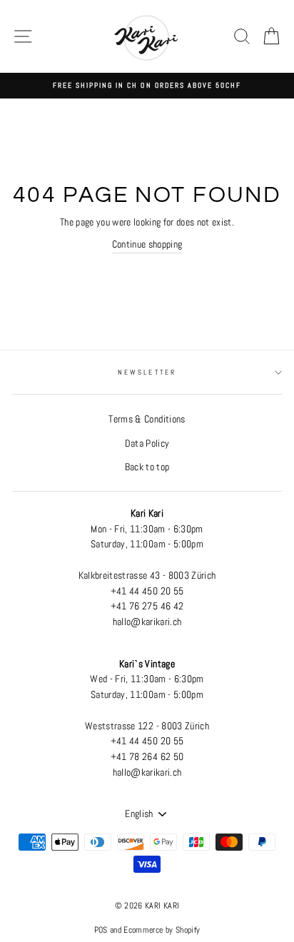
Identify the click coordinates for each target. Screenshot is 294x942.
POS (101, 930)
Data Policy (147, 443)
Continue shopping (147, 244)
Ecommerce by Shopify (161, 930)
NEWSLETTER (147, 372)
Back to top (147, 467)
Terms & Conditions (146, 419)
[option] (147, 85)
